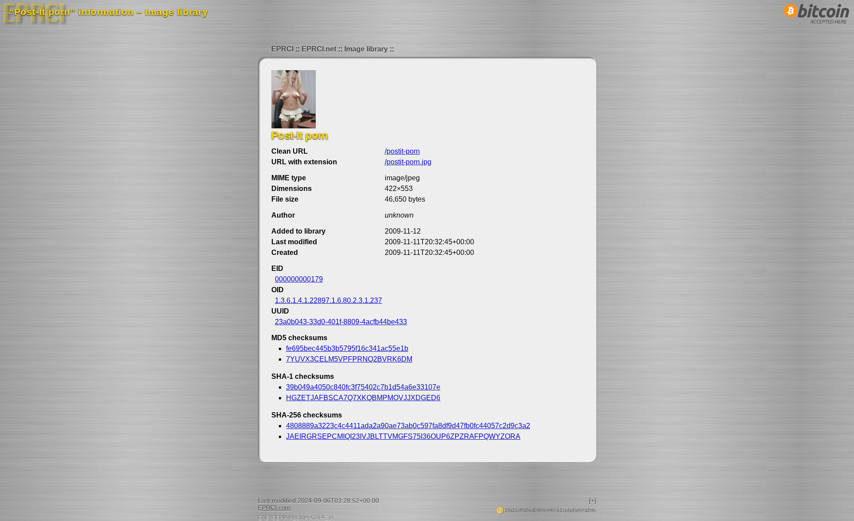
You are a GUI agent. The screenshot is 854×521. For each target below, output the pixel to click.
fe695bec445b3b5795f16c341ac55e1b (347, 348)
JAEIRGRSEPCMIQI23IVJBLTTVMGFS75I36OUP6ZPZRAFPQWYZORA (403, 436)
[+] (592, 500)
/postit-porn (402, 151)
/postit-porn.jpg (408, 162)
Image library (366, 49)
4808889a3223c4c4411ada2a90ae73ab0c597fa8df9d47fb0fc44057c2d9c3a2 (408, 426)
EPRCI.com (274, 507)
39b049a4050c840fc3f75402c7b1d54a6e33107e (363, 387)
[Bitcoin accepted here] (816, 26)
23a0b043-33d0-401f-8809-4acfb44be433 (341, 322)
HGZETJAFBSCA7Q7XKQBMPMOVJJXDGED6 (363, 398)
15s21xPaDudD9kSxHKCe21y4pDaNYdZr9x (550, 510)
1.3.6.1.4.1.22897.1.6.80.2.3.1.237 (328, 300)
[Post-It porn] (293, 126)
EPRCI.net (319, 49)
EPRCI (282, 49)
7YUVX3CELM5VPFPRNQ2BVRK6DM (349, 359)
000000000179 (299, 279)
